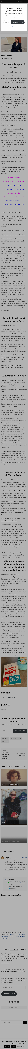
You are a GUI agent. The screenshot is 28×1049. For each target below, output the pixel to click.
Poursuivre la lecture (14, 27)
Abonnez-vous (18, 22)
